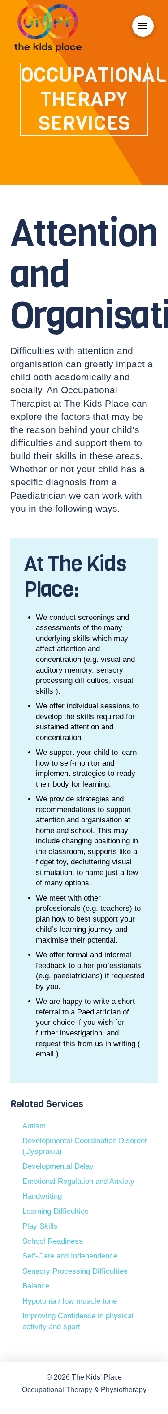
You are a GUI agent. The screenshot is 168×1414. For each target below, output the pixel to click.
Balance (35, 1286)
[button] (143, 26)
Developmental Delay (58, 1166)
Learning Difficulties (55, 1211)
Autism (34, 1126)
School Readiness (52, 1241)
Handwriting (42, 1196)
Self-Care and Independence (69, 1256)
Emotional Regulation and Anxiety (78, 1181)
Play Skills (40, 1226)
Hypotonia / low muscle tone (69, 1301)
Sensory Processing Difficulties (75, 1271)
